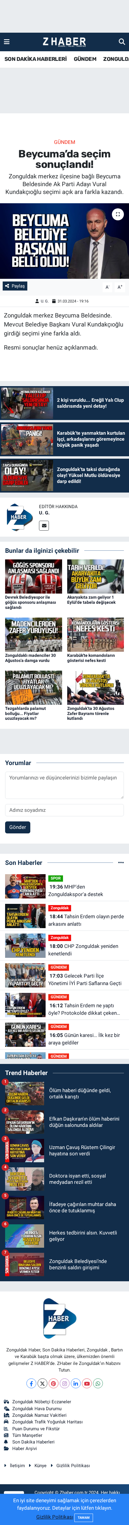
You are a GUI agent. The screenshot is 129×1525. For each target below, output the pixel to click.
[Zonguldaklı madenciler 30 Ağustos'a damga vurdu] (33, 634)
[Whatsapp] (98, 1383)
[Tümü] (121, 862)
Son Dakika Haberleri (33, 1442)
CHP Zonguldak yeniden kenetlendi (83, 950)
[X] (42, 1383)
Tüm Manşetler (27, 1435)
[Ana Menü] (7, 42)
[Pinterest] (53, 1383)
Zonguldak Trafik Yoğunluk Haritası (47, 1422)
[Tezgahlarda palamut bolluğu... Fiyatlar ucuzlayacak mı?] (33, 687)
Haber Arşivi (24, 1448)
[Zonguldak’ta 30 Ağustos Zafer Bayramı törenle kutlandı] (95, 687)
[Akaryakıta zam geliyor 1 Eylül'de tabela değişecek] (95, 576)
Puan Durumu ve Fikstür (36, 1428)
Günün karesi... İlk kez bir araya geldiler (84, 1039)
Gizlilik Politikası (73, 1465)
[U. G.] (19, 517)
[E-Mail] (44, 526)
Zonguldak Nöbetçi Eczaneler (41, 1401)
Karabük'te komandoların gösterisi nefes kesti (91, 658)
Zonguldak (60, 908)
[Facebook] (31, 1383)
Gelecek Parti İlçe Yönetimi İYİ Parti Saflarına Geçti (85, 980)
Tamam (84, 1518)
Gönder (17, 827)
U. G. (45, 301)
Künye (40, 1465)
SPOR (56, 878)
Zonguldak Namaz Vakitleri (39, 1415)
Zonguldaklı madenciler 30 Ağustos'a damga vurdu (30, 658)
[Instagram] (65, 1383)
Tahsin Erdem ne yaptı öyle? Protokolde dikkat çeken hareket (82, 1009)
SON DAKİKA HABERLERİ (35, 59)
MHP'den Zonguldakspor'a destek (75, 891)
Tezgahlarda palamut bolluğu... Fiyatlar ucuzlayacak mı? (25, 713)
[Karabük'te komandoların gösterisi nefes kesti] (95, 634)
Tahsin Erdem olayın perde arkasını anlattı (86, 920)
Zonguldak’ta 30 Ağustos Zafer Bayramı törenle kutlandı (90, 713)
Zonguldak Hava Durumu (37, 1408)
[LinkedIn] (76, 1383)
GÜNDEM (85, 59)
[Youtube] (87, 1383)
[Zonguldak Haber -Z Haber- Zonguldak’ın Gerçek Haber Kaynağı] (64, 42)
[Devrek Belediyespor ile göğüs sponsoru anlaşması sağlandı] (33, 576)
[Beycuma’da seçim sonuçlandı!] (64, 241)
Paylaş (18, 286)
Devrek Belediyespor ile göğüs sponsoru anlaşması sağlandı (30, 602)
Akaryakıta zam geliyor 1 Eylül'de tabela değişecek (91, 600)
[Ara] (122, 42)
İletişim (17, 1465)
